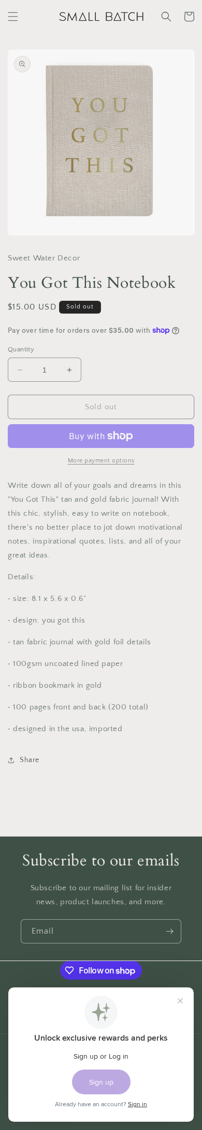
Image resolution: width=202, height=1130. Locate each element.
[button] (13, 16)
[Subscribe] (169, 931)
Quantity (21, 349)
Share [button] (29, 760)
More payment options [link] (101, 460)
